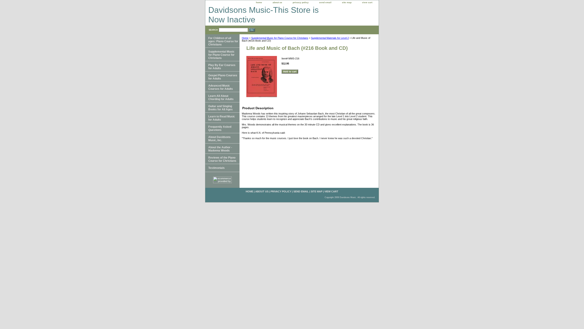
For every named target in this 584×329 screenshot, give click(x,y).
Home (245, 38)
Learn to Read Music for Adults (221, 118)
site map (347, 2)
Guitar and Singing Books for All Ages (220, 108)
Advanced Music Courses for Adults (220, 87)
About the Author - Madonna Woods (220, 149)
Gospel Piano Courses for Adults (222, 77)
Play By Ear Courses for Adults (221, 67)
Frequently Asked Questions (219, 128)
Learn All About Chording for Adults (221, 97)
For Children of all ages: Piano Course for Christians (223, 41)
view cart (367, 2)
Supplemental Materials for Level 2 (330, 38)
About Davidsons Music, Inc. (219, 138)
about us (277, 2)
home (259, 2)
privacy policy (301, 2)
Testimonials (216, 168)
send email (325, 2)
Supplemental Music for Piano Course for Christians (279, 38)
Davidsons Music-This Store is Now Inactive (263, 14)
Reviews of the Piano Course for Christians (222, 159)
